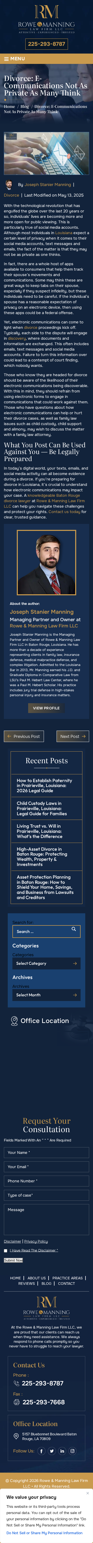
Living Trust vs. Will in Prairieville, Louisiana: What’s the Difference (40, 831)
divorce (30, 327)
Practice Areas (67, 1278)
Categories (23, 955)
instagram (72, 1451)
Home (15, 1278)
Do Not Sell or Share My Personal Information (44, 1533)
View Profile (46, 708)
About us (37, 1278)
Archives (20, 986)
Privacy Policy (36, 1241)
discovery (17, 338)
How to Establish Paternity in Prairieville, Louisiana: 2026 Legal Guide (44, 785)
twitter (52, 1451)
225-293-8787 (46, 44)
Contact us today (64, 511)
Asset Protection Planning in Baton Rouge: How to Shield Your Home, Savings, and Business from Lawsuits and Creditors (45, 887)
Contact (66, 1283)
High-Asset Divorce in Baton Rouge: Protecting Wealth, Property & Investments (42, 856)
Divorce (11, 195)
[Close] (87, 1493)
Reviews (26, 1283)
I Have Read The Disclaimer (34, 1250)
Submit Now (13, 1260)
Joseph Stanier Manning (48, 184)
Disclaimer (12, 1241)
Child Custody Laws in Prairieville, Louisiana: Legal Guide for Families (42, 808)
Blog (46, 1283)
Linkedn (62, 1451)
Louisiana (63, 232)
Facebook (41, 1451)
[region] (46, 1516)
